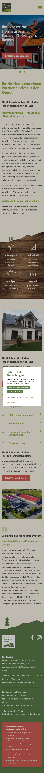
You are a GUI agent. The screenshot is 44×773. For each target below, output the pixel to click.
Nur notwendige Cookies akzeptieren (18, 387)
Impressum (30, 397)
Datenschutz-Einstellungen (16, 397)
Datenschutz (11, 402)
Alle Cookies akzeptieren (15, 391)
